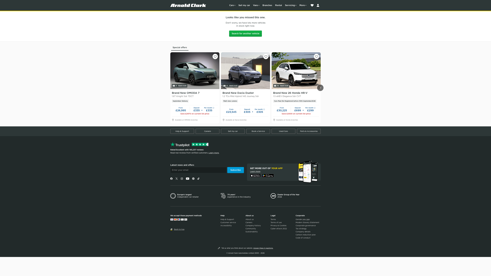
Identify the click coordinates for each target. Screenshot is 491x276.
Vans (255, 5)
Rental (278, 5)
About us (250, 219)
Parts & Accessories (309, 131)
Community (251, 229)
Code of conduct (303, 238)
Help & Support (182, 131)
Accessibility (226, 226)
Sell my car (244, 5)
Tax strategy (301, 229)
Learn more (255, 171)
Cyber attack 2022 (279, 229)
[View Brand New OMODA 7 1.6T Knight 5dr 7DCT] (194, 70)
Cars (231, 5)
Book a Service (258, 131)
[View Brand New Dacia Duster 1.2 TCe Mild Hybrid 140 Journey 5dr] (245, 70)
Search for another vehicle (245, 33)
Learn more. (214, 153)
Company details (303, 232)
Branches (267, 5)
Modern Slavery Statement (307, 222)
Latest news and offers (182, 165)
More (302, 5)
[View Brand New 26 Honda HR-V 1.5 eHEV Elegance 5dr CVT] (296, 70)
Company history (253, 226)
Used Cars (283, 131)
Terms (273, 219)
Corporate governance (306, 226)
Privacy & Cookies (278, 226)
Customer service (228, 222)
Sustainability (252, 232)
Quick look (181, 86)
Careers (207, 131)
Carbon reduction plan (306, 235)
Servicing (290, 5)
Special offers (180, 47)
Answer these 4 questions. (263, 248)
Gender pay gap (303, 219)
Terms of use (276, 222)
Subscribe (235, 170)
